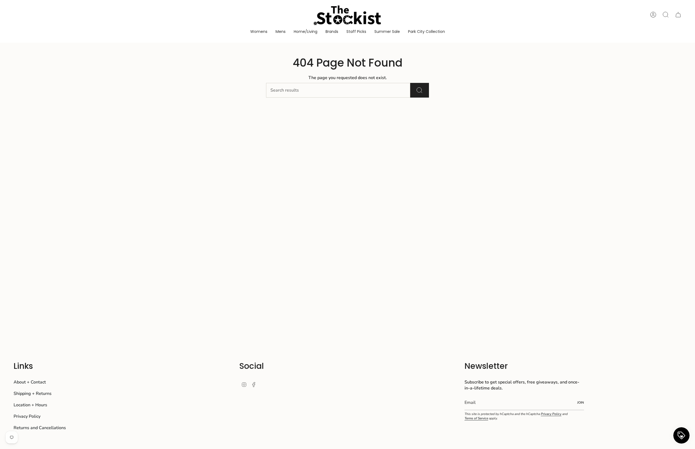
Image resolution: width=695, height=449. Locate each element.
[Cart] (678, 14)
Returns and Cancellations (40, 428)
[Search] (419, 90)
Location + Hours (30, 405)
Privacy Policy (27, 416)
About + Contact (30, 382)
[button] (258, 32)
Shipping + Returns (33, 394)
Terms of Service (476, 418)
